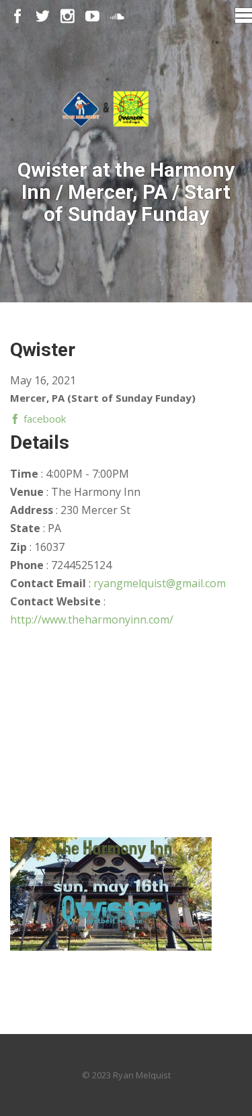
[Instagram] (67, 16)
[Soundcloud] (117, 16)
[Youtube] (92, 16)
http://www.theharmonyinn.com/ (91, 619)
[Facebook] (18, 16)
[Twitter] (43, 16)
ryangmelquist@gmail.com (159, 583)
